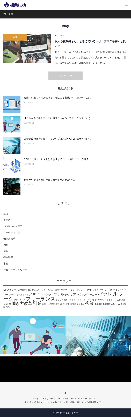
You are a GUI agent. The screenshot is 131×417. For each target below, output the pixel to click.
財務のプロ (115, 304)
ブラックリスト (62, 300)
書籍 (5, 263)
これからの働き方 (55, 290)
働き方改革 (9, 238)
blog (5, 213)
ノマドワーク (45, 295)
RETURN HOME (65, 76)
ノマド (34, 294)
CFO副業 (22, 290)
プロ (71, 300)
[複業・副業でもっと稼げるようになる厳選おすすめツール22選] (11, 104)
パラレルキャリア (13, 226)
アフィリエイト (69, 290)
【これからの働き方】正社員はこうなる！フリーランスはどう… (58, 118)
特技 (78, 304)
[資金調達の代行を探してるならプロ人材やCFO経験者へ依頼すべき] (11, 145)
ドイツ (25, 295)
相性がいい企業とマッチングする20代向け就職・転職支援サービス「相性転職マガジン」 (65, 402)
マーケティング (11, 232)
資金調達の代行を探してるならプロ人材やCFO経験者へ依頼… (57, 138)
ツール (19, 295)
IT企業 (31, 290)
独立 (83, 304)
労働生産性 (55, 304)
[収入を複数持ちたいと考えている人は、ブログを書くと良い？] (27, 48)
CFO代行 (13, 290)
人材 (119, 300)
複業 (89, 303)
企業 (123, 300)
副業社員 (46, 304)
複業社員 (98, 304)
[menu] (126, 5)
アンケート (81, 290)
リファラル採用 (103, 300)
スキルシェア (115, 290)
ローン (114, 300)
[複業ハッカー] (16, 4)
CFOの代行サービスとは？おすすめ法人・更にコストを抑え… (57, 159)
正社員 (69, 304)
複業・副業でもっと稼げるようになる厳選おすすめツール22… (57, 97)
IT (27, 290)
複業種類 (106, 304)
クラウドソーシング (98, 289)
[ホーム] (4, 13)
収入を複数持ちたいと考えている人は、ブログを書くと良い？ (90, 43)
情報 (5, 251)
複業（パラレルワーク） (16, 269)
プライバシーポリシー (42, 399)
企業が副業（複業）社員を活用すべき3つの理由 (49, 179)
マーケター (78, 300)
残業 (74, 304)
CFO (6, 289)
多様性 (63, 304)
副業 (15, 37)
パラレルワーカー (87, 294)
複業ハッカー (72, 413)
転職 (8, 307)
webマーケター (40, 290)
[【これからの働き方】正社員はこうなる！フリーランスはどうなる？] (11, 124)
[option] (33, 336)
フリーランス (40, 299)
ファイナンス (19, 300)
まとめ (7, 220)
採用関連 (8, 257)
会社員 (7, 304)
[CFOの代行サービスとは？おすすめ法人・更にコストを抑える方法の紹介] (11, 165)
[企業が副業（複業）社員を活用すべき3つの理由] (11, 186)
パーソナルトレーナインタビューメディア (75, 399)
